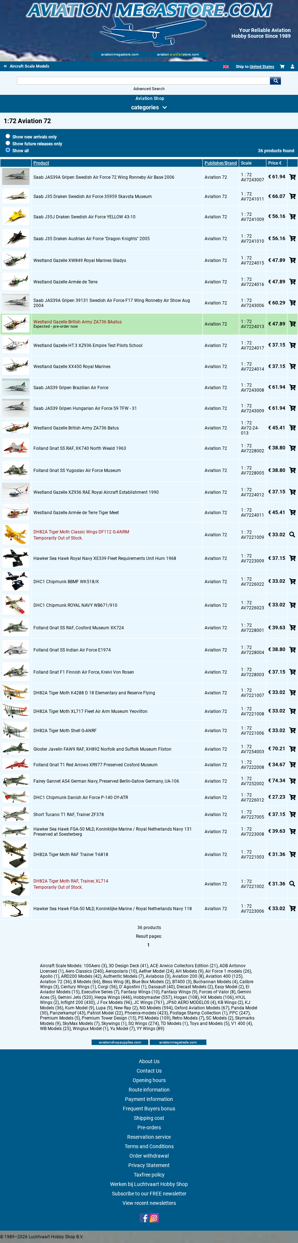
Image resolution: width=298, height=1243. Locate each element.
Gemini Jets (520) (75, 997)
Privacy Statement (149, 1165)
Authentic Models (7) (123, 976)
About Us (149, 1061)
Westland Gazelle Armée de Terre (65, 281)
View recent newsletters (149, 1203)
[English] (226, 66)
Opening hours (149, 1080)
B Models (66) (86, 981)
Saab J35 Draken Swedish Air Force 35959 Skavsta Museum (92, 196)
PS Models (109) (154, 1018)
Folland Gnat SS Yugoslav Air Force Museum (77, 470)
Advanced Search (149, 88)
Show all (20, 150)
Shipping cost (149, 1118)
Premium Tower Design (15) (109, 1018)
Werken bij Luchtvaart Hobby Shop (149, 1184)
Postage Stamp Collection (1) (198, 1013)
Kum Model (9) (79, 1007)
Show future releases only (36, 143)
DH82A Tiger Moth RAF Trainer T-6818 (70, 854)
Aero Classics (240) (84, 971)
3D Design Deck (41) (128, 965)
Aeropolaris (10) (121, 971)
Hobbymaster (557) (152, 997)
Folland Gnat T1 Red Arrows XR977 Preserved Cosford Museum (95, 764)
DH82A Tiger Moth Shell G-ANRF (65, 730)
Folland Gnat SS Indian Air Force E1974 (72, 650)
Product (41, 163)
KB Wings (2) (230, 1002)
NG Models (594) (156, 1007)
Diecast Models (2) (195, 986)
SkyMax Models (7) (81, 1023)
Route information (149, 1090)
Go (275, 81)
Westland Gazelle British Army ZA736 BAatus (77, 321)
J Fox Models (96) (114, 1002)
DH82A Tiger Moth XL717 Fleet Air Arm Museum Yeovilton (90, 711)
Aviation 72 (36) (56, 981)
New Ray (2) (126, 1007)
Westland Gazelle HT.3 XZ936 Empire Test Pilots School (87, 345)
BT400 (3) (182, 981)
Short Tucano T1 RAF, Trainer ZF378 (68, 814)
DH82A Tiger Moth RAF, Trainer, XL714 (70, 881)
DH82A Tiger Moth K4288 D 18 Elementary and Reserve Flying (94, 692)
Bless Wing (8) (116, 981)
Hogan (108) (186, 997)
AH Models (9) (190, 971)
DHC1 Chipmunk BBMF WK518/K (66, 581)
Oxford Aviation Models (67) (201, 1007)
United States (262, 66)
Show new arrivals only (34, 137)
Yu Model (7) (122, 1028)
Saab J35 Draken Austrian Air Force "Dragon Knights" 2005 (91, 238)
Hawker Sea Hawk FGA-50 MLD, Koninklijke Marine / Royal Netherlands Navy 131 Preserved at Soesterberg (112, 832)
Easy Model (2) (229, 986)
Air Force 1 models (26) (228, 971)
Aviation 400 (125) (224, 976)
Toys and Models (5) (209, 1023)
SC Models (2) (219, 1018)
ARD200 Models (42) (81, 976)
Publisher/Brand (221, 163)
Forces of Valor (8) (217, 991)
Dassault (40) (161, 986)
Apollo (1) (49, 976)
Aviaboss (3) (158, 976)
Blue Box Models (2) (151, 981)
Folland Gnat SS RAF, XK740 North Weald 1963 (79, 448)
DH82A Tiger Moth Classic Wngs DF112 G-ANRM (81, 531)
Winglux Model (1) (90, 1028)
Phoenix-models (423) (146, 1013)
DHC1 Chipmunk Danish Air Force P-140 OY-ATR (80, 797)
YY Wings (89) (150, 1028)
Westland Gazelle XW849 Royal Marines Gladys (79, 260)
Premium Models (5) (60, 1018)
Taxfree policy (149, 1175)
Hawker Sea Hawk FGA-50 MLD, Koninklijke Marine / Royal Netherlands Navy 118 (112, 908)
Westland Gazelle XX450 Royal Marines (71, 366)
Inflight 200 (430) (78, 1002)
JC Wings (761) (149, 1002)
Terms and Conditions (149, 1146)
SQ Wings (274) (143, 1023)
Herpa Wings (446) (113, 997)
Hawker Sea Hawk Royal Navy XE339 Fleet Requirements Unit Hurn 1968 (104, 558)
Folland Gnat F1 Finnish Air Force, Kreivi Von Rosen (83, 672)
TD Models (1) (174, 1023)
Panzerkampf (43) (67, 1013)
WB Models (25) (55, 1028)
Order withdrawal (149, 1156)
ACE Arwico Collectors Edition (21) (184, 965)
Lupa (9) (104, 1007)
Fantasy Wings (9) (179, 991)
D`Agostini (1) (132, 986)
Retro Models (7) (188, 1018)
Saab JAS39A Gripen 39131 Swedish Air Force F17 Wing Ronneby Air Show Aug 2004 (111, 303)
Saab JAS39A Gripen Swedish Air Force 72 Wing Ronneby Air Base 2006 (103, 177)
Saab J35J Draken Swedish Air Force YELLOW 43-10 (84, 216)
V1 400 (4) (241, 1023)
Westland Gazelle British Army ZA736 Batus (76, 428)
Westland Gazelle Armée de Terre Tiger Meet (76, 512)
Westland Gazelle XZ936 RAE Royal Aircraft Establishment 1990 (96, 492)
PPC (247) (239, 1013)
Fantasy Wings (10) (140, 991)
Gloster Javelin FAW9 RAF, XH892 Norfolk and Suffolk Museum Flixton (102, 749)
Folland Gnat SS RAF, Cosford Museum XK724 (78, 627)
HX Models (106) (217, 997)
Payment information (149, 1099)
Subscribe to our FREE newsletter (149, 1193)
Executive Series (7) (100, 991)
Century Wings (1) (78, 986)
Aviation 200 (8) (188, 976)
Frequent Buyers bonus (149, 1108)
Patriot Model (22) (105, 1013)
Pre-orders (149, 1127)
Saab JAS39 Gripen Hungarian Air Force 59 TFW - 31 (85, 408)
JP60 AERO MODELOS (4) (191, 1002)
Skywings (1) (113, 1023)
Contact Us (149, 1071)
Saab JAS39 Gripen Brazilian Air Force (70, 387)
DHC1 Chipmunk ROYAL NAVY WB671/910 (75, 605)
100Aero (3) (95, 965)
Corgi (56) (107, 986)
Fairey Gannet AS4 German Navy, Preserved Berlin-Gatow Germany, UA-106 (106, 781)
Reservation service (149, 1137)
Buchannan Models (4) (215, 981)
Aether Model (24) (156, 971)
